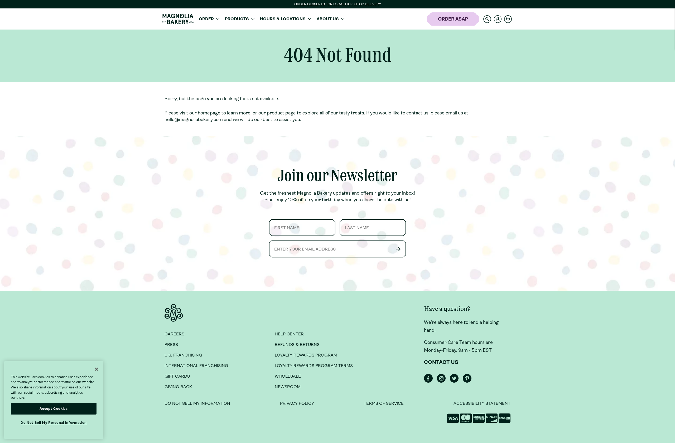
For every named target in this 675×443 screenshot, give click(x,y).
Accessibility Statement (482, 403)
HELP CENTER (289, 333)
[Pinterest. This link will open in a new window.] (469, 381)
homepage (209, 112)
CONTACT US (441, 362)
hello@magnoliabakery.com (194, 119)
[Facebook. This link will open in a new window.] (430, 381)
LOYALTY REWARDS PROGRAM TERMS (314, 365)
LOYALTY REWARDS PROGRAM (306, 355)
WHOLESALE (288, 376)
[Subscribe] (398, 249)
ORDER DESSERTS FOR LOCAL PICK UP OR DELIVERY (337, 4)
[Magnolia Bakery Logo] (178, 19)
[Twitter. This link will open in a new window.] (456, 381)
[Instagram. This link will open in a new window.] (443, 381)
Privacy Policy (297, 403)
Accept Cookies (54, 409)
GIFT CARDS (177, 376)
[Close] (96, 369)
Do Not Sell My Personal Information (54, 423)
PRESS (171, 344)
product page (281, 112)
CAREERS (174, 333)
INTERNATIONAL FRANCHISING (196, 365)
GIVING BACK (178, 386)
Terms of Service (384, 403)
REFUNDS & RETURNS (297, 344)
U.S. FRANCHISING (183, 355)
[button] (487, 19)
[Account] (498, 19)
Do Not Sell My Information (197, 403)
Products (237, 18)
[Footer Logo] (174, 316)
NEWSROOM (288, 386)
